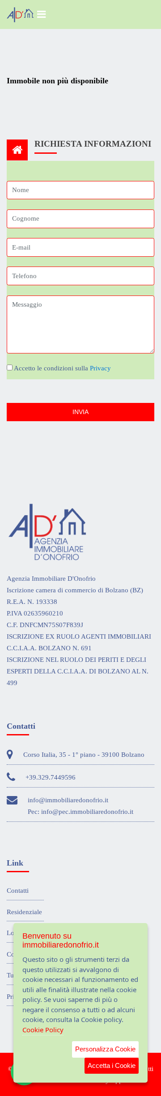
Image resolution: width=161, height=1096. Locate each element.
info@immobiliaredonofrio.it (68, 800)
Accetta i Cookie (112, 1065)
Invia (80, 411)
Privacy (100, 368)
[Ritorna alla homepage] (20, 14)
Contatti (18, 890)
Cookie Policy (43, 1029)
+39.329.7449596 (50, 777)
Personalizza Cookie (105, 1049)
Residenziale (24, 911)
